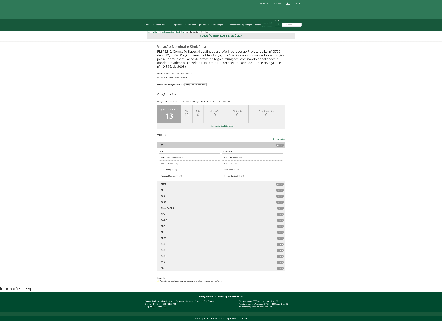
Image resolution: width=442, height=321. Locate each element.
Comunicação (217, 24)
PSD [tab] (222, 196)
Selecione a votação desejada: (170, 84)
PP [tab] (222, 190)
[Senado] (292, 3)
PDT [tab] (222, 226)
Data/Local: (162, 77)
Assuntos (146, 24)
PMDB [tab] (222, 184)
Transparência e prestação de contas (245, 24)
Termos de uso (217, 318)
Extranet (243, 318)
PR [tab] (222, 232)
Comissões (180, 32)
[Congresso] (288, 3)
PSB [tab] (222, 244)
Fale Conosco (278, 4)
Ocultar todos (279, 139)
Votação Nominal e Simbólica (221, 36)
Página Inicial (152, 32)
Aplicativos (231, 318)
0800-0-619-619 (259, 301)
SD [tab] (222, 268)
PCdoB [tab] (222, 220)
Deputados (177, 24)
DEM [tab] (222, 214)
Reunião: (161, 73)
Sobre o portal (201, 318)
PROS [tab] (222, 238)
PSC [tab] (222, 250)
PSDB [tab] (222, 202)
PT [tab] (222, 145)
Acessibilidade (264, 4)
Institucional (161, 24)
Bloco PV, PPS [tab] (222, 208)
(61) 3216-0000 (270, 304)
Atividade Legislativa (197, 24)
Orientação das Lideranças (222, 126)
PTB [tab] (222, 262)
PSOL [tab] (222, 256)
